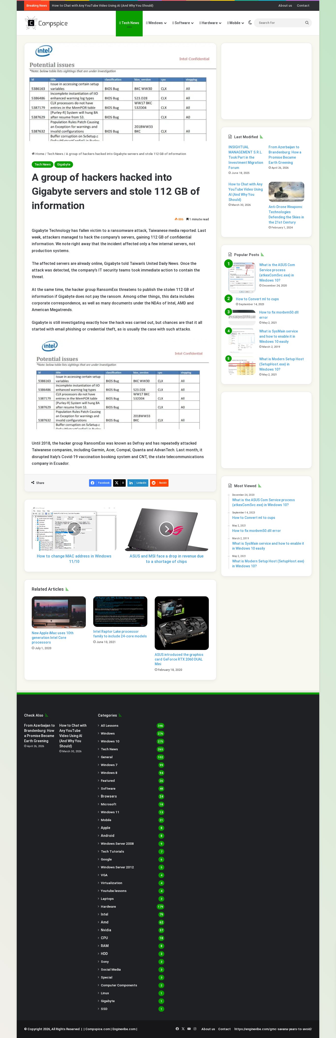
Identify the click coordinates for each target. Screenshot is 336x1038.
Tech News (130, 23)
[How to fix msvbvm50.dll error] (242, 318)
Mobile (234, 23)
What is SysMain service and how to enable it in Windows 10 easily (278, 336)
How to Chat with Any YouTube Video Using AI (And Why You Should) (102, 5)
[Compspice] (46, 22)
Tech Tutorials (112, 851)
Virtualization (111, 883)
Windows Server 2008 (117, 843)
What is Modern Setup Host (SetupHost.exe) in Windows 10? (281, 364)
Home (39, 154)
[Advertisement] (266, 81)
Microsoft (108, 804)
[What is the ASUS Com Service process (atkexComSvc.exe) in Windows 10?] (242, 277)
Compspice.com (97, 1029)
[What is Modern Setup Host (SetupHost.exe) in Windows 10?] (242, 366)
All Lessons (109, 725)
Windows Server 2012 (117, 867)
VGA (104, 875)
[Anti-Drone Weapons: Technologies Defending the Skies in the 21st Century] (286, 192)
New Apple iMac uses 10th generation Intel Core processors (53, 637)
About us (285, 5)
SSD (104, 1009)
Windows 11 (110, 812)
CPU (104, 938)
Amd (104, 922)
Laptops (107, 899)
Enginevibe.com (124, 1029)
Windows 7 (109, 765)
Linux (105, 993)
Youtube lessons (113, 891)
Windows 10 (110, 741)
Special (106, 977)
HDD (104, 954)
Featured (108, 780)
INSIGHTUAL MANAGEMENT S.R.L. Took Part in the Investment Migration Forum (246, 157)
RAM (105, 946)
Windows (155, 23)
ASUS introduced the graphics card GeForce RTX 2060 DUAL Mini (179, 659)
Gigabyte (63, 164)
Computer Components (119, 985)
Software (182, 23)
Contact (303, 5)
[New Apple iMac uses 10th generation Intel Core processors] (59, 612)
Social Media (111, 969)
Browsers (109, 796)
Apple (105, 828)
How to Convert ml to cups (257, 299)
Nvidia (106, 930)
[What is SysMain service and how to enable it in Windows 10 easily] (242, 341)
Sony (105, 961)
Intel (104, 914)
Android (107, 836)
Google (106, 859)
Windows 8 (109, 773)
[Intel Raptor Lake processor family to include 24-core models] (120, 611)
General (107, 757)
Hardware (209, 23)
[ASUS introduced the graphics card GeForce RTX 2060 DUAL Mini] (182, 623)
